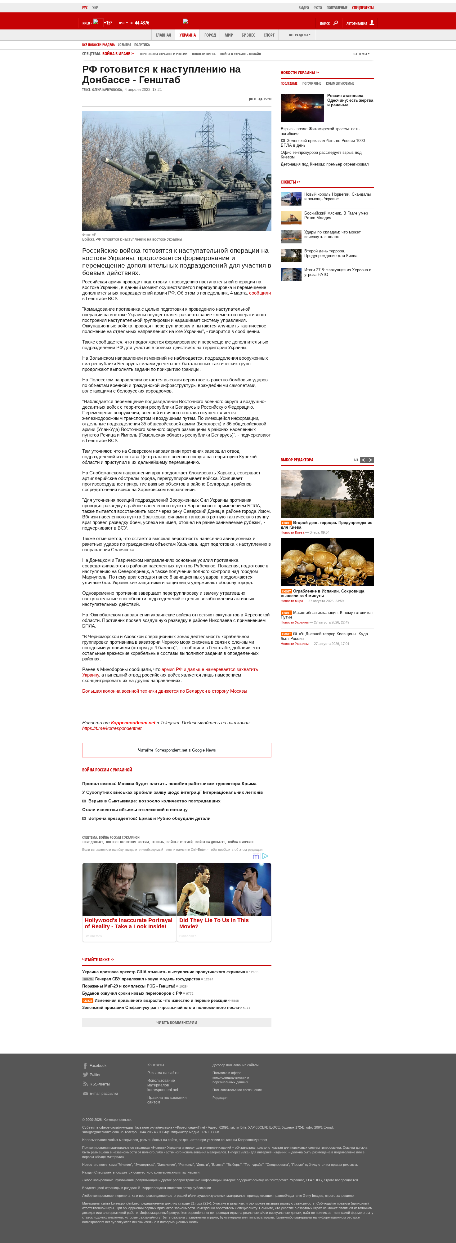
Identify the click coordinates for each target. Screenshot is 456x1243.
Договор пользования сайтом (235, 1065)
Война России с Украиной (119, 837)
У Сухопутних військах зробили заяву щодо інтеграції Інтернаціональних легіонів (172, 792)
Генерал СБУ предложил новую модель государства (148, 979)
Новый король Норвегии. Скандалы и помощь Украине (337, 196)
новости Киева (204, 53)
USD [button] (122, 22)
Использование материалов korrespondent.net (162, 1085)
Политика (142, 44)
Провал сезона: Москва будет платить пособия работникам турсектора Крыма (169, 783)
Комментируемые (340, 83)
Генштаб (158, 842)
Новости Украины (298, 72)
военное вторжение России (127, 842)
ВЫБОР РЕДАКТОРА (297, 460)
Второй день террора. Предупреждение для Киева (330, 253)
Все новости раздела (98, 44)
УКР (95, 7)
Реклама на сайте (163, 1073)
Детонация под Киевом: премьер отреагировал (325, 164)
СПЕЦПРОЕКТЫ (363, 7)
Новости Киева (292, 532)
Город (210, 35)
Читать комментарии (176, 1022)
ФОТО (318, 7)
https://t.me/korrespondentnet (111, 728)
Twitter (95, 1075)
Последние (289, 83)
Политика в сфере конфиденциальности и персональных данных (230, 1077)
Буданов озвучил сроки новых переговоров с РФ (138, 993)
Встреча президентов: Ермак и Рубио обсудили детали (149, 818)
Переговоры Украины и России (163, 53)
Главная (163, 35)
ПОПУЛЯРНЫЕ (337, 7)
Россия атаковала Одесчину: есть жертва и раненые (350, 100)
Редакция (219, 1097)
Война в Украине (241, 842)
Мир (229, 35)
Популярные (311, 83)
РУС (85, 7)
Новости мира (292, 601)
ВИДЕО (304, 7)
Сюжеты (288, 182)
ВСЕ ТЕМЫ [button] (360, 53)
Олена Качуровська (107, 89)
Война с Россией (180, 842)
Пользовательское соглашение (237, 1090)
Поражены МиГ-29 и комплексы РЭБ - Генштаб (135, 986)
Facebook (98, 1065)
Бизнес (248, 35)
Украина (188, 35)
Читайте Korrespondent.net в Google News (177, 750)
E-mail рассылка (104, 1093)
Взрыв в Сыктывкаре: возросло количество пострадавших (154, 800)
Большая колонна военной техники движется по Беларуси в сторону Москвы (164, 691)
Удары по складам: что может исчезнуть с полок (332, 234)
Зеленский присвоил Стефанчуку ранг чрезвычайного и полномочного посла (166, 1007)
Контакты (155, 1065)
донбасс (97, 842)
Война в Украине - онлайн (240, 53)
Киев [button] (86, 23)
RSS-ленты (100, 1084)
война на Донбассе (210, 842)
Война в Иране (181, 53)
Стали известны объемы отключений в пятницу (135, 809)
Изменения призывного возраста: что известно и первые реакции (161, 1000)
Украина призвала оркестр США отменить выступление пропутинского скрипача (170, 972)
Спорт (269, 35)
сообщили (260, 292)
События (124, 44)
